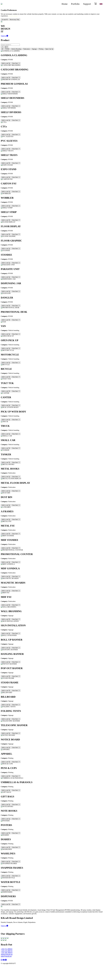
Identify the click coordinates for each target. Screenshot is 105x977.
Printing (41, 49)
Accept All (5, 19)
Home (64, 4)
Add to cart (5, 63)
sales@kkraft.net (6, 956)
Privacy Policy (13, 16)
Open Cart (48, 49)
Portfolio (75, 4)
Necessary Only (14, 19)
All (2, 49)
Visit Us (3, 36)
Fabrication (26, 49)
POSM (7, 49)
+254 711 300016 (6, 949)
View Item (15, 63)
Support (87, 4)
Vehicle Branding (16, 49)
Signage (34, 49)
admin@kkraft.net (7, 954)
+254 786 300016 (6, 952)
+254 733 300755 (6, 951)
